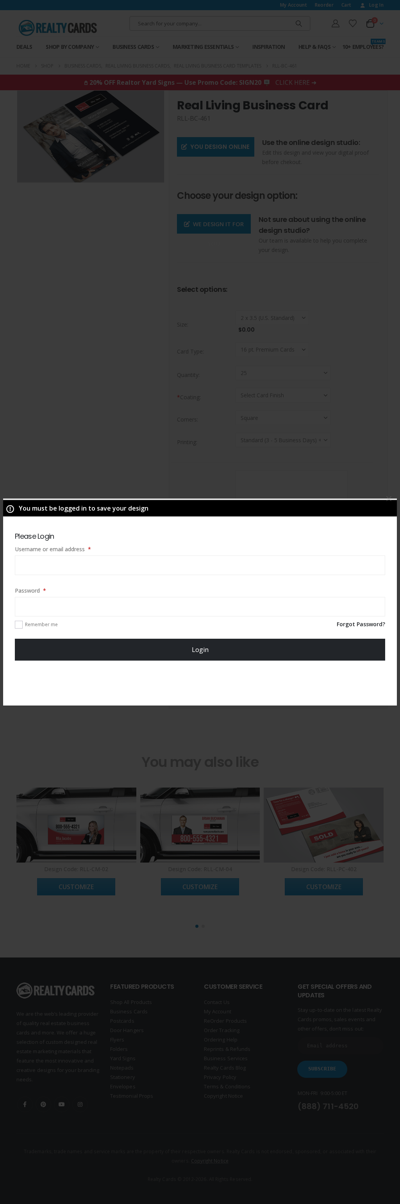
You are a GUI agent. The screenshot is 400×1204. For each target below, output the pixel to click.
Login (200, 649)
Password (41, 590)
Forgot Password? (361, 624)
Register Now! (200, 682)
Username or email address (64, 549)
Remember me (41, 624)
